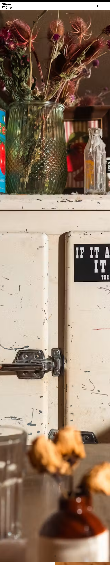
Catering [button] (58, 6)
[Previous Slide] (3, 288)
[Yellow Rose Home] (7, 6)
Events (69, 6)
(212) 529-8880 (63, 0)
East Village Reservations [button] (88, 6)
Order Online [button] (103, 6)
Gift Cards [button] (76, 6)
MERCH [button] (64, 6)
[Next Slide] (107, 288)
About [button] (53, 6)
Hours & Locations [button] (39, 6)
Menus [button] (48, 6)
